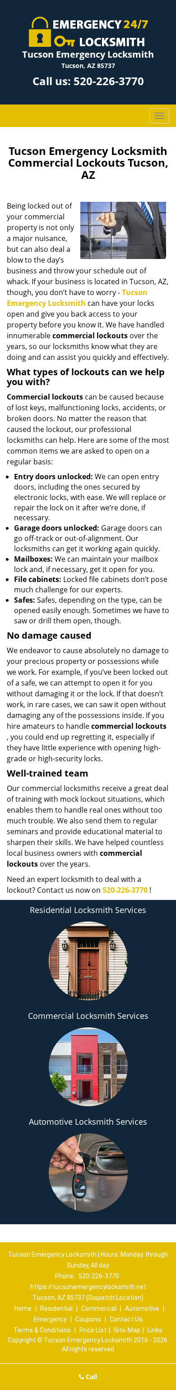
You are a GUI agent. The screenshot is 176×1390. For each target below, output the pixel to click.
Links (155, 1330)
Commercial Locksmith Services (88, 1015)
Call (90, 1376)
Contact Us (126, 1319)
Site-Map (127, 1330)
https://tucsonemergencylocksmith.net (88, 1286)
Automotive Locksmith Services (88, 1121)
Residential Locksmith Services (88, 909)
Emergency (50, 1319)
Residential (56, 1308)
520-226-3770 (109, 80)
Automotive (142, 1308)
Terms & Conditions (42, 1330)
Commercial (98, 1308)
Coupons (88, 1319)
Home (23, 1308)
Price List (93, 1330)
